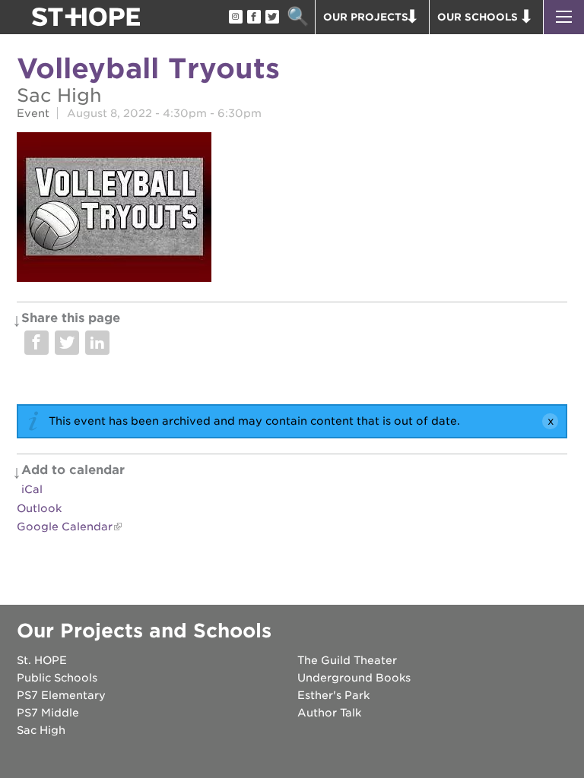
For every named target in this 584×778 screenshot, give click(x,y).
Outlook (39, 508)
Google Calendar (65, 526)
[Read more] (292, 209)
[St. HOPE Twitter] (271, 17)
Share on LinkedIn (97, 342)
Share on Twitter (67, 342)
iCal (32, 489)
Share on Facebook (36, 342)
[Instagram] (235, 17)
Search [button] (298, 17)
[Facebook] (253, 17)
